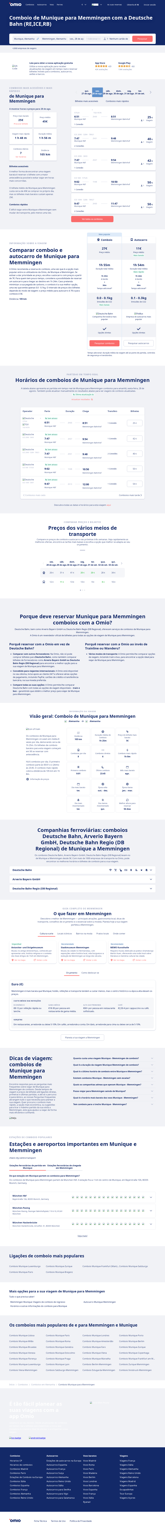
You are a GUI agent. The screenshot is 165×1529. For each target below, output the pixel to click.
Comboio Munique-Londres (95, 1335)
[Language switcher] (97, 4)
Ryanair (87, 1502)
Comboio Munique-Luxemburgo (25, 1266)
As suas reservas (114, 5)
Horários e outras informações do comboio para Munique (38, 1306)
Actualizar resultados (81, 399)
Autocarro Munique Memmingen (100, 1302)
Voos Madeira (90, 1473)
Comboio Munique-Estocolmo (60, 1352)
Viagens (124, 1455)
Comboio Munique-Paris (21, 1272)
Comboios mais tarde (129, 495)
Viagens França (127, 1460)
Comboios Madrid (19, 1469)
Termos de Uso (58, 1521)
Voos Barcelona (91, 1485)
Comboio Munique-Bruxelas (22, 1347)
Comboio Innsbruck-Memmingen (135, 1370)
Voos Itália (88, 1497)
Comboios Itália (18, 1481)
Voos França (89, 1493)
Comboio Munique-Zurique (59, 1266)
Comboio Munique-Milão (21, 1341)
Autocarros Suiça (55, 1473)
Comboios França (19, 1489)
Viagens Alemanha (129, 1469)
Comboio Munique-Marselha (96, 1358)
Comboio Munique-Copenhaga (134, 1352)
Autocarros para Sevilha (59, 1489)
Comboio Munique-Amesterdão (97, 1341)
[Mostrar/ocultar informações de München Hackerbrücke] (150, 1224)
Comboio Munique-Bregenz (59, 1272)
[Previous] (43, 563)
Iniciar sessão (150, 5)
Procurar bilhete (21, 124)
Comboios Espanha (19, 1485)
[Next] (150, 92)
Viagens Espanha (128, 1485)
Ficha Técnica (40, 1521)
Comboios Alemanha (20, 1493)
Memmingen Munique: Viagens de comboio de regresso (37, 1302)
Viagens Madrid (128, 1481)
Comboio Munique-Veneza (22, 1352)
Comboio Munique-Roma (58, 1341)
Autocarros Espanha (57, 1464)
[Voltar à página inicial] (17, 5)
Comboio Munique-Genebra (59, 1347)
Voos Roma (89, 1464)
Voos (52, 4)
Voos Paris (88, 1469)
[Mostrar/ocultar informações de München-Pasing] (150, 1210)
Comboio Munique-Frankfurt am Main (137, 1358)
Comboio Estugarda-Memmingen (98, 1370)
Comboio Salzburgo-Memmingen (62, 1370)
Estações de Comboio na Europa (26, 1477)
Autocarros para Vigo (57, 1493)
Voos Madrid (89, 1460)
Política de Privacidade (81, 1521)
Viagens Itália (126, 1464)
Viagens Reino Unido (130, 1473)
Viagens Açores (127, 1497)
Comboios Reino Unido (21, 1497)
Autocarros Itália (55, 1485)
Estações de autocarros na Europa (64, 1460)
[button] (77, 39)
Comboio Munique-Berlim (131, 1341)
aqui (109, 505)
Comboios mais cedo (35, 495)
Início (12, 1384)
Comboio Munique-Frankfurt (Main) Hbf (101, 1266)
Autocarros (42, 4)
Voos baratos (90, 1455)
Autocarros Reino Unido (59, 1481)
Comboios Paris (18, 1473)
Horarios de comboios (21, 1464)
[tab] (86, 101)
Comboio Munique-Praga (58, 1358)
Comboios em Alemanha (43, 1384)
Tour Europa (126, 1493)
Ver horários (21, 157)
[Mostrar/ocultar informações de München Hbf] (150, 1197)
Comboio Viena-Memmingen (23, 1370)
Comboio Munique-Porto (131, 1335)
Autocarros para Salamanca (61, 1497)
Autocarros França (56, 1469)
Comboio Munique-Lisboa (21, 1335)
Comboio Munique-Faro (94, 1347)
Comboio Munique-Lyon (57, 1364)
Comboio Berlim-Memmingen (96, 1364)
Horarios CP (16, 1460)
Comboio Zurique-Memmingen (134, 1364)
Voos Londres (90, 1481)
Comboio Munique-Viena (94, 1352)
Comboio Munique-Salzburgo (133, 1266)
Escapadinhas (127, 1489)
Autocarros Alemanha (58, 1477)
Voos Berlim (89, 1477)
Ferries (60, 4)
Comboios (30, 4)
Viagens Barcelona (129, 1477)
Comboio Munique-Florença (22, 1358)
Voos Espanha (90, 1489)
